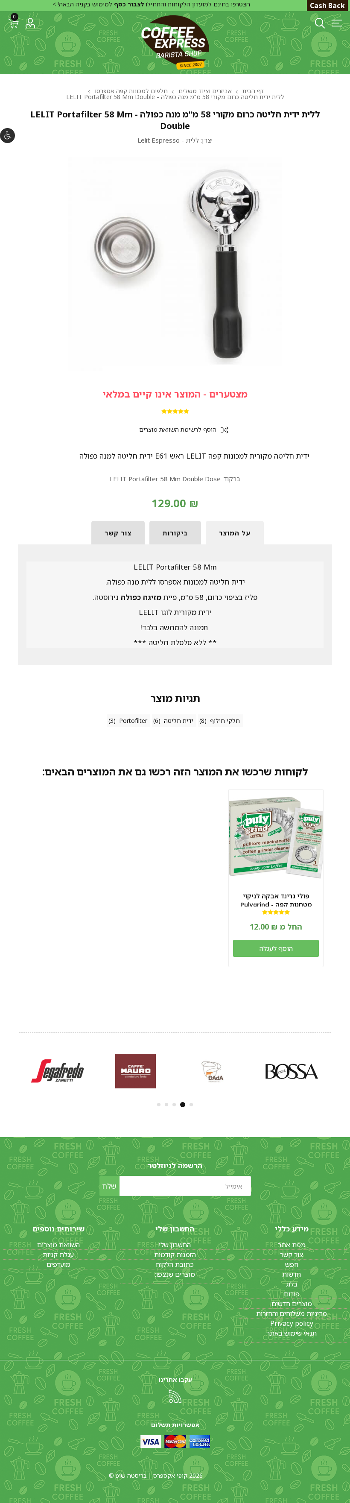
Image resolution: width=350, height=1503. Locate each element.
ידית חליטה (178, 720)
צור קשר (291, 1254)
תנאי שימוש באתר (291, 1333)
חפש (291, 1264)
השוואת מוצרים (58, 1244)
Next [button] (18, 1069)
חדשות (291, 1274)
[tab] (235, 532)
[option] (292, 1071)
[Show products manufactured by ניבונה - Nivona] (135, 1071)
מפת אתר (292, 1244)
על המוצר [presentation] (235, 533)
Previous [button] (331, 1069)
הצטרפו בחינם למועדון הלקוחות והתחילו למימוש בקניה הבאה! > (151, 4)
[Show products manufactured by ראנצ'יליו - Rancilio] (57, 1071)
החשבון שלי (175, 1244)
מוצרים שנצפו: (175, 1274)
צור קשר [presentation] (118, 533)
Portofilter (133, 720)
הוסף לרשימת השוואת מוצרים (177, 429)
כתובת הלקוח (175, 1264)
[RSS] (175, 1397)
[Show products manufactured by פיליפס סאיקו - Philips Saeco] (291, 1071)
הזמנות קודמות (175, 1254)
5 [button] (158, 1104)
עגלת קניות (58, 1254)
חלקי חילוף (225, 720)
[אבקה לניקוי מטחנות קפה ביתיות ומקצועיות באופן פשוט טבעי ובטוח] (276, 837)
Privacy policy (291, 1323)
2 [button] (183, 1104)
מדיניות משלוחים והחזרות (291, 1313)
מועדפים (58, 1264)
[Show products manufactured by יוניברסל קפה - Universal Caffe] (213, 1071)
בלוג (292, 1284)
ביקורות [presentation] (175, 533)
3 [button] (175, 1104)
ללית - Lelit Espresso (168, 140)
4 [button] (166, 1104)
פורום (292, 1293)
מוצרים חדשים (291, 1303)
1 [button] (191, 1104)
